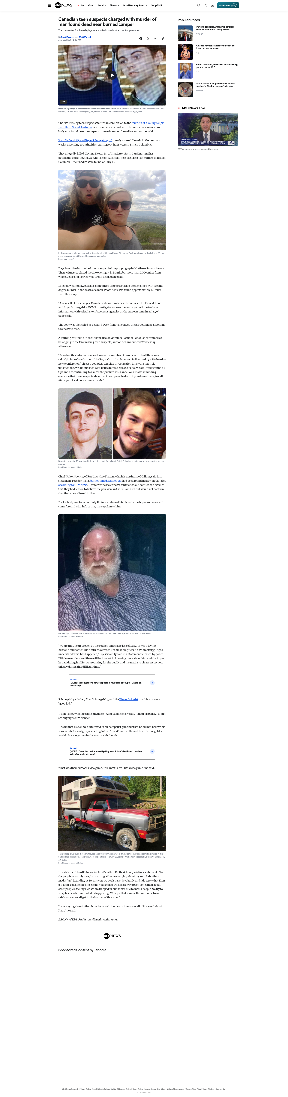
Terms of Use (191, 1089)
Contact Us (220, 1089)
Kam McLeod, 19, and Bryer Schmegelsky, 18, (85, 140)
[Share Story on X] (148, 38)
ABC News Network (70, 1089)
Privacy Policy (85, 1089)
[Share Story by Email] (156, 38)
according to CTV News (72, 485)
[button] (49, 5)
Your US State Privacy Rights (104, 1089)
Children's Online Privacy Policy (130, 1089)
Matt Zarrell (85, 37)
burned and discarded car (106, 480)
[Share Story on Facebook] (141, 38)
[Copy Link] (163, 38)
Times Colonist (128, 699)
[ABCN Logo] (63, 5)
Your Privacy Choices (205, 1089)
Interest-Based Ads (152, 1089)
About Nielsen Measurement (172, 1089)
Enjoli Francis (67, 37)
